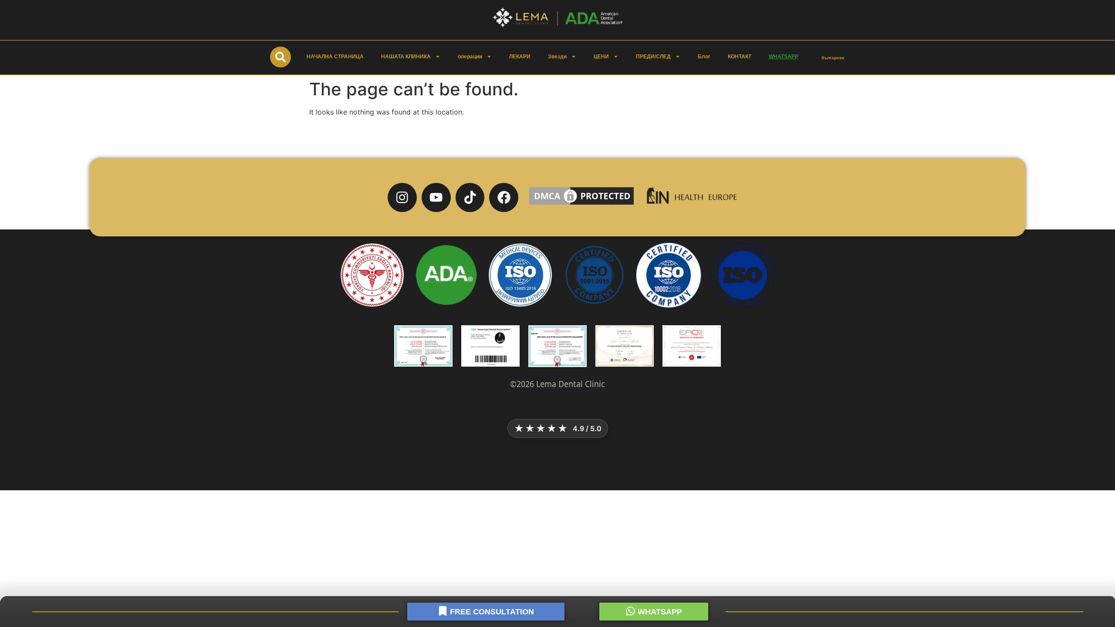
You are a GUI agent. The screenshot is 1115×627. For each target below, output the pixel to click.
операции (470, 57)
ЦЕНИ (601, 57)
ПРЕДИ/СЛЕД (653, 57)
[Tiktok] (470, 197)
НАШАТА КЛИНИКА (406, 57)
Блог (704, 57)
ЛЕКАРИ (519, 57)
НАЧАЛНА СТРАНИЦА (335, 57)
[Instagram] (402, 197)
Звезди (557, 57)
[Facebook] (503, 197)
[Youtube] (436, 197)
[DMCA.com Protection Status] (581, 204)
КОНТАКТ (739, 57)
